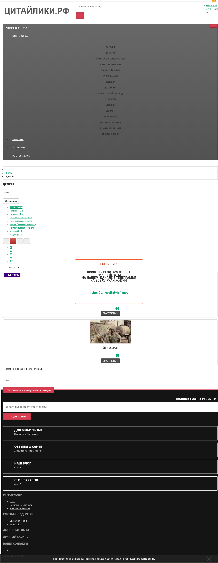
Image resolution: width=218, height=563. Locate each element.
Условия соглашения (20, 508)
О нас (12, 501)
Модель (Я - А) (16, 235)
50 (11, 254)
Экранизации (110, 117)
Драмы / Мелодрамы (110, 128)
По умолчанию (16, 207)
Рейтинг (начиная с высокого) (23, 224)
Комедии (110, 82)
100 (11, 261)
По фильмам (18, 148)
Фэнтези (110, 53)
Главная (26, 28)
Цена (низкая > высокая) (21, 217)
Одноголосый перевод (110, 93)
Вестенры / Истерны (110, 122)
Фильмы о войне (110, 134)
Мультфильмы (110, 76)
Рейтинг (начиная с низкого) (22, 228)
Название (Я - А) (17, 214)
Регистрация (211, 5)
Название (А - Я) (17, 211)
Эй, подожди (110, 347)
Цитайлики (110, 88)
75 (11, 258)
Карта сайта (15, 524)
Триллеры (110, 99)
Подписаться (19, 416)
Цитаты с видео (20, 36)
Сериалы (110, 111)
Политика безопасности (21, 505)
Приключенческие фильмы (110, 59)
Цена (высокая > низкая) (21, 221)
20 (11, 247)
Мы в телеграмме (22, 154)
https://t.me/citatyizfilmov (109, 292)
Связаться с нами (18, 521)
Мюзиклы (110, 105)
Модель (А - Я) (16, 231)
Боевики (110, 47)
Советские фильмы (110, 64)
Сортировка (11, 201)
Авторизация (212, 9)
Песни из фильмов (110, 70)
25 (11, 251)
